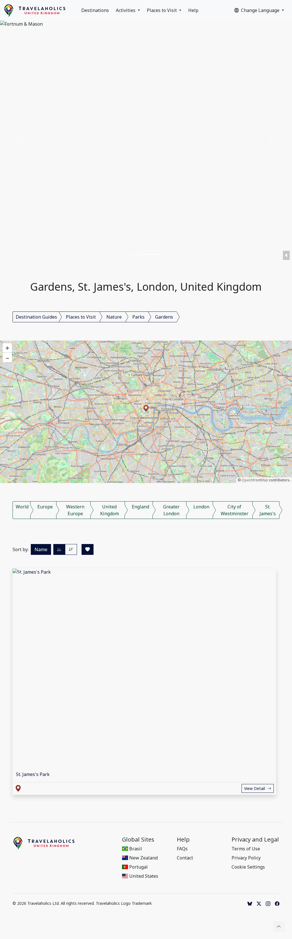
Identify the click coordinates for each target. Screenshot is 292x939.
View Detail (254, 788)
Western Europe (75, 510)
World (22, 507)
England (140, 507)
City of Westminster (234, 510)
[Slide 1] (135, 254)
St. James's (267, 510)
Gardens (164, 317)
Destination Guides (36, 317)
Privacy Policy (246, 858)
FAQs (182, 849)
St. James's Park (33, 774)
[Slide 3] (156, 254)
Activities (126, 10)
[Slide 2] (146, 254)
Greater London (171, 510)
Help (193, 10)
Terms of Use (246, 849)
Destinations (95, 10)
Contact (185, 858)
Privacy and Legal (255, 839)
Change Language (261, 10)
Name (41, 549)
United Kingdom (109, 510)
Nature (114, 317)
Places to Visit (162, 10)
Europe (45, 507)
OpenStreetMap (255, 480)
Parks (138, 317)
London (201, 507)
